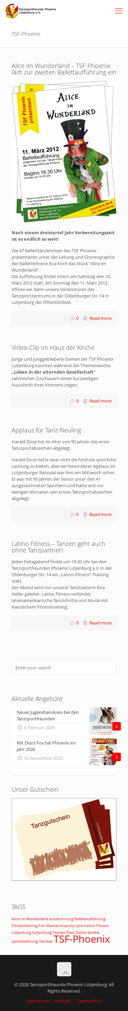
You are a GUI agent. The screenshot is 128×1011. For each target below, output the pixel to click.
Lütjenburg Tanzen (48, 932)
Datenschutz (89, 1001)
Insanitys (68, 925)
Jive (80, 925)
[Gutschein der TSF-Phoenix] (64, 879)
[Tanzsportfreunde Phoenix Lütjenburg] (30, 10)
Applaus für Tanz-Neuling (46, 430)
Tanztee (46, 941)
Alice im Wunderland (30, 918)
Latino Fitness (96, 925)
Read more (100, 318)
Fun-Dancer (49, 925)
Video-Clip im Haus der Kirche (53, 347)
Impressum (37, 1001)
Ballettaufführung (89, 918)
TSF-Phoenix (82, 939)
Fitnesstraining (25, 925)
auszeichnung (61, 918)
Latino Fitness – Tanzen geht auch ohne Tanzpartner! (58, 546)
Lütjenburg (21, 932)
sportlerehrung (25, 941)
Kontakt (63, 1001)
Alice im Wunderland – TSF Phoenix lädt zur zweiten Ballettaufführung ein (64, 69)
